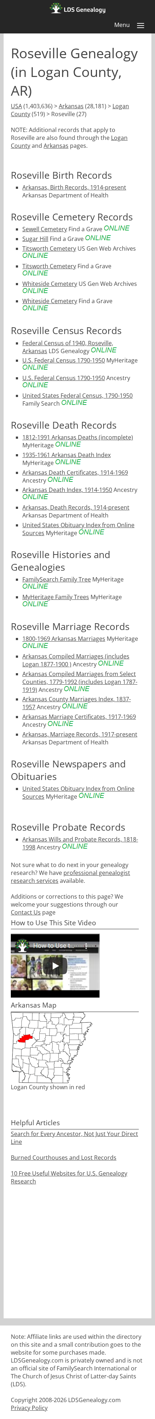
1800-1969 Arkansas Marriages (63, 639)
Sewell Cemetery (44, 229)
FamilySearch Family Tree (56, 579)
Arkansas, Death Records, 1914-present (75, 507)
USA (16, 106)
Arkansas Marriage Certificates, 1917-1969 (79, 717)
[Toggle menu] (141, 25)
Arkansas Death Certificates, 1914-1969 (75, 472)
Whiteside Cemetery (49, 284)
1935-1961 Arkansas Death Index (66, 455)
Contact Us (26, 912)
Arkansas (71, 106)
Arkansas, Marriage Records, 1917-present (79, 734)
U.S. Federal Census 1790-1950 (63, 360)
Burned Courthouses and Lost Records (63, 1158)
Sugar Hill (35, 239)
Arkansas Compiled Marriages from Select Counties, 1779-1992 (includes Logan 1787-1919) (79, 682)
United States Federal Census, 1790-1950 (77, 396)
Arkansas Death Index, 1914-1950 (67, 490)
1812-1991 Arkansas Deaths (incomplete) (77, 437)
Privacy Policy (29, 1408)
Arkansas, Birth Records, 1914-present (74, 187)
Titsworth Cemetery (49, 248)
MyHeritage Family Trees (55, 597)
